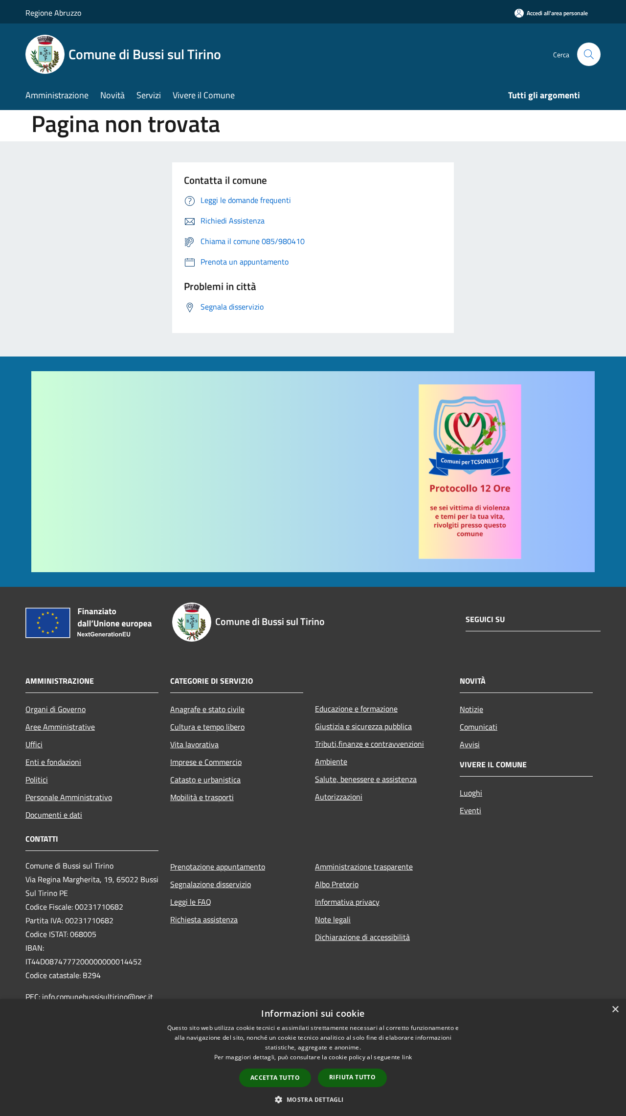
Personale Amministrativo (68, 797)
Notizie (471, 709)
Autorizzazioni (338, 797)
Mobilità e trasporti (202, 797)
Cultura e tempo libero (207, 727)
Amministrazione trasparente (364, 866)
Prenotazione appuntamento (217, 866)
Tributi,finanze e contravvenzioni (369, 744)
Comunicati (478, 727)
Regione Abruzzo (53, 13)
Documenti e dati (53, 815)
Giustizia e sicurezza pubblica (363, 726)
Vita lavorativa (194, 744)
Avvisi (470, 744)
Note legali (333, 919)
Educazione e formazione (356, 708)
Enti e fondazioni (53, 762)
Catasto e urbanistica (205, 779)
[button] (312, 1099)
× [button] (615, 1009)
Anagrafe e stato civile (207, 709)
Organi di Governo (55, 709)
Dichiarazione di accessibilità (362, 937)
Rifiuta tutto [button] (352, 1077)
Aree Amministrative (60, 727)
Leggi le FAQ (190, 902)
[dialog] (313, 1057)
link (407, 1057)
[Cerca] (589, 54)
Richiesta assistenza (204, 919)
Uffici (34, 744)
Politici (36, 779)
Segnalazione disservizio (210, 884)
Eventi (470, 810)
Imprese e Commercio (206, 762)
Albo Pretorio (336, 884)
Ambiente (331, 761)
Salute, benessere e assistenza (366, 779)
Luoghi (471, 793)
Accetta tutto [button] (275, 1077)
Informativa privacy (347, 902)
